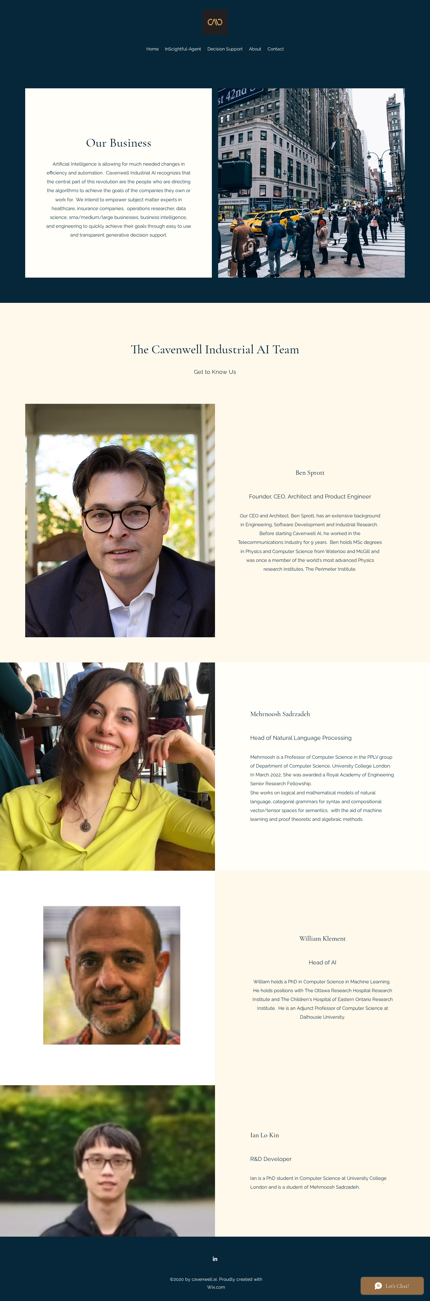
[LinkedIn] (215, 1259)
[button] (225, 49)
